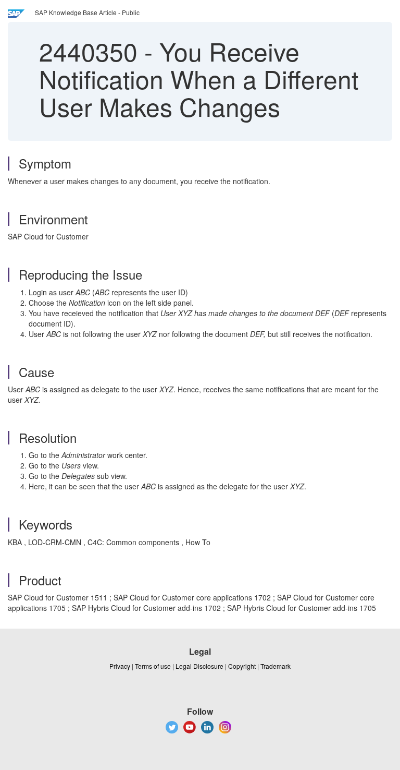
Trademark (275, 665)
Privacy (119, 665)
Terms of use (153, 665)
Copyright (242, 665)
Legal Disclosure (199, 665)
